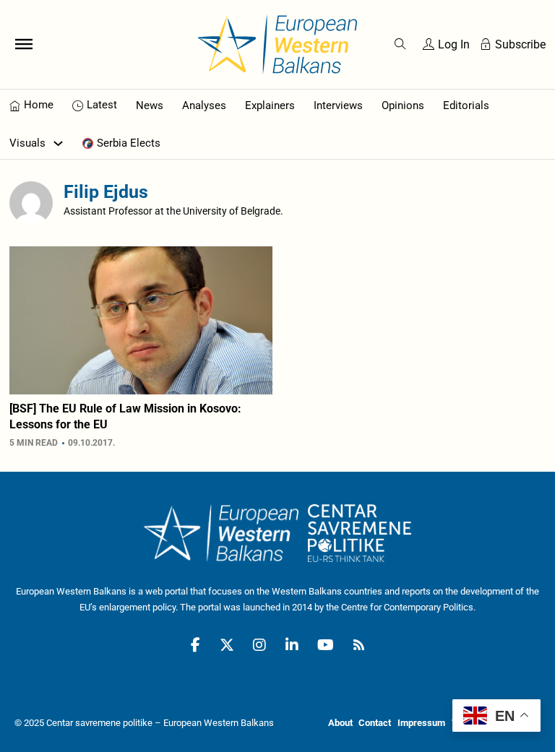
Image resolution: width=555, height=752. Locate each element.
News (149, 105)
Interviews (338, 105)
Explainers (270, 105)
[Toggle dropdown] (58, 143)
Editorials (466, 105)
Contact (374, 722)
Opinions (403, 105)
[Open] (24, 44)
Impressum (421, 722)
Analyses (204, 105)
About (340, 722)
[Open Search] (400, 44)
